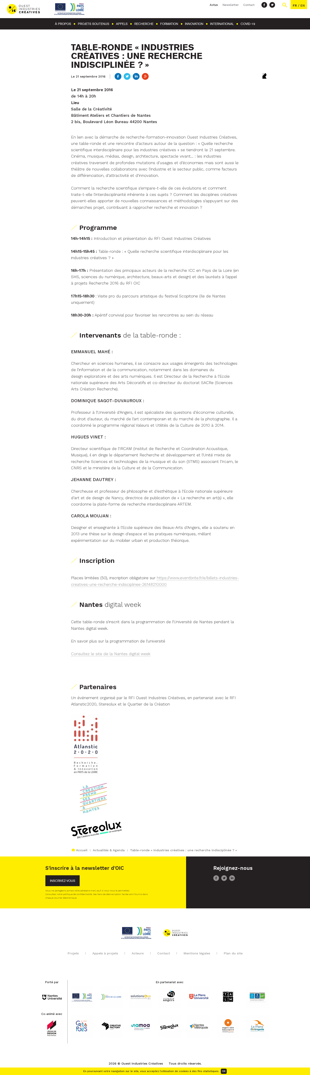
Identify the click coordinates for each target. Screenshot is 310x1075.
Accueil (81, 850)
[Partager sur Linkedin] (136, 76)
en (302, 5)
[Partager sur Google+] (145, 76)
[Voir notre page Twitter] (272, 5)
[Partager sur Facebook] (118, 76)
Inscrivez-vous (62, 881)
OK (224, 1071)
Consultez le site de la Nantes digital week (110, 654)
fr (295, 5)
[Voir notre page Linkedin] (232, 880)
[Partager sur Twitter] (127, 76)
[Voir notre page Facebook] (264, 5)
